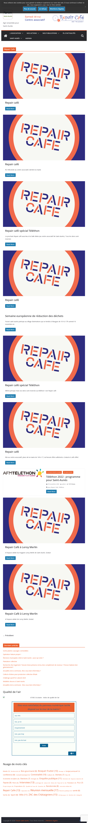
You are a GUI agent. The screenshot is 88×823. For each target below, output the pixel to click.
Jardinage (39, 783)
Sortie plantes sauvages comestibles (15, 651)
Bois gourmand (29, 771)
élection (72, 795)
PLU (80, 783)
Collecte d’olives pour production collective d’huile (20, 674)
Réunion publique (65, 791)
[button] (22, 33)
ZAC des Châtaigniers (43, 794)
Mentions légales (57, 9)
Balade (6, 771)
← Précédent (8, 635)
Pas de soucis (29, 9)
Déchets (59, 775)
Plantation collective (10, 661)
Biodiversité (15, 771)
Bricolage (62, 771)
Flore (15, 783)
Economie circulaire (11, 779)
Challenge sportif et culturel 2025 (14, 678)
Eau (67, 775)
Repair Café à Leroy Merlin (21, 547)
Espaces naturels (77, 779)
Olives (53, 783)
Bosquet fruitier (48, 771)
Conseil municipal (23, 775)
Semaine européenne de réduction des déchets (34, 316)
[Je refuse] (85, 7)
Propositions (19, 786)
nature (47, 783)
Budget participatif (73, 771)
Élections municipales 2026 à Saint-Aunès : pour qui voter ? (23, 658)
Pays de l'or (61, 783)
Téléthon (61, 487)
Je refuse (42, 9)
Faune (7, 782)
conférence (9, 774)
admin (64, 484)
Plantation (71, 783)
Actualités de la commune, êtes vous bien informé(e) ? (22, 671)
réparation (25, 791)
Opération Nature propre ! (12, 654)
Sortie (6, 795)
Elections (25, 778)
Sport (14, 795)
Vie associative (68, 472)
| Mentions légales (51, 821)
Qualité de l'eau (31, 786)
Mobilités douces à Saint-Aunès (14, 681)
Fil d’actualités (69, 33)
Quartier (41, 786)
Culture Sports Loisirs (54, 472)
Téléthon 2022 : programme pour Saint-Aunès (63, 478)
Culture (50, 775)
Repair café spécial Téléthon (22, 230)
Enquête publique (50, 778)
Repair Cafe (54, 487)
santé (76, 790)
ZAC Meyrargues (63, 795)
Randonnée (52, 786)
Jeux (49, 487)
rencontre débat (65, 786)
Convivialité (38, 774)
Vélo (23, 794)
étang (79, 795)
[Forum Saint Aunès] (5, 35)
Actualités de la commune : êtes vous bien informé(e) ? (22, 685)
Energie (34, 779)
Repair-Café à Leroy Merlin (21, 613)
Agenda (28, 38)
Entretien (66, 779)
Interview (27, 782)
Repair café (12, 102)
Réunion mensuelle (44, 790)
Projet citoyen (8, 786)
